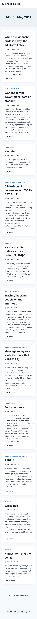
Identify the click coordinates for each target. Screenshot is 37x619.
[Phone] (29, 611)
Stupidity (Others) (18, 182)
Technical (16, 291)
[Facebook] (18, 611)
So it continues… (15, 407)
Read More (10, 78)
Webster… (11, 151)
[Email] (14, 611)
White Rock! (12, 505)
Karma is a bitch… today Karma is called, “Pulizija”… (16, 251)
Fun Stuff (8, 33)
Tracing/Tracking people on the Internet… (16, 299)
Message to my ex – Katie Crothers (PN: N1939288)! (17, 355)
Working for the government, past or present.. (18, 97)
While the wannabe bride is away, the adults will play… (17, 41)
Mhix (7, 49)
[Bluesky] (7, 611)
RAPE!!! (9, 460)
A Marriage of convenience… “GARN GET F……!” (18, 190)
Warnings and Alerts (19, 347)
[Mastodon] (22, 611)
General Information (12, 89)
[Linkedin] (11, 611)
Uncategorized (10, 147)
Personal (8, 182)
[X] (26, 611)
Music (15, 33)
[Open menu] (33, 3)
